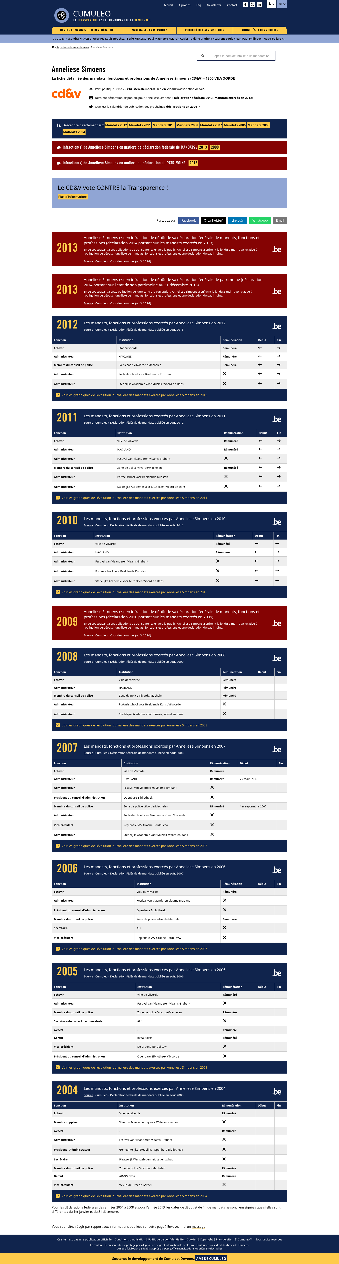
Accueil (168, 5)
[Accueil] (53, 47)
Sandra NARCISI (80, 38)
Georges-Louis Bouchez (109, 38)
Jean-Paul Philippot (248, 38)
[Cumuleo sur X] (253, 5)
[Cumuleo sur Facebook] (246, 5)
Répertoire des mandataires (72, 47)
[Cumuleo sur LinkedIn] (260, 5)
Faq (198, 5)
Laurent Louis (223, 38)
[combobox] (241, 55)
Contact (232, 5)
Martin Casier (179, 38)
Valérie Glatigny (201, 38)
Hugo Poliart (272, 38)
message (198, 1226)
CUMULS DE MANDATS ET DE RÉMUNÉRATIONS (87, 30)
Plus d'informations (72, 197)
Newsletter (214, 5)
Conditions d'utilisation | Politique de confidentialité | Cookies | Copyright (164, 1239)
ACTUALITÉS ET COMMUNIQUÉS (260, 30)
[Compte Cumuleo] (271, 4)
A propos (184, 5)
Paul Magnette (158, 38)
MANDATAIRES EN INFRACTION (150, 30)
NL (281, 3)
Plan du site (223, 1239)
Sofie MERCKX (136, 38)
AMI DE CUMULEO (211, 1258)
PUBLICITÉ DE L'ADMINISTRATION (204, 30)
